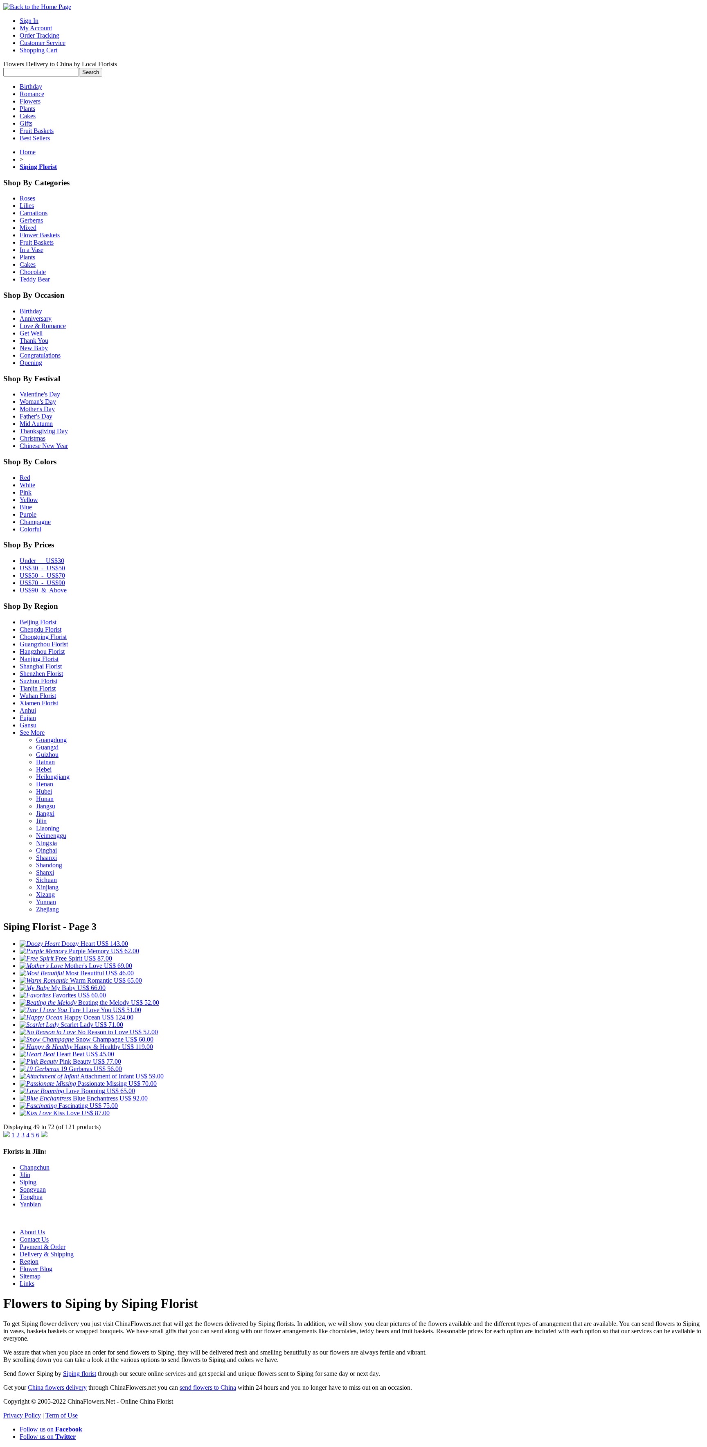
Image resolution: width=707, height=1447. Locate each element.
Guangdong (51, 739)
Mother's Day (37, 408)
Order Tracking (39, 35)
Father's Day (36, 416)
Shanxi (45, 872)
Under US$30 (42, 560)
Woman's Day (38, 401)
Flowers (30, 101)
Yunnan (46, 901)
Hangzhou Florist (42, 651)
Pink (26, 492)
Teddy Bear (35, 279)
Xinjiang (47, 887)
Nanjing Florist (39, 658)
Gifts (26, 123)
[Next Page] (44, 1135)
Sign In (29, 20)
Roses (27, 198)
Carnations (33, 212)
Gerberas (31, 220)
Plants (27, 108)
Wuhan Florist (38, 695)
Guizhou (47, 754)
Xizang (45, 894)
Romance (32, 93)
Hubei (44, 791)
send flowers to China (208, 1387)
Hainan (45, 761)
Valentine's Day (40, 394)
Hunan (45, 798)
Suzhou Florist (38, 680)
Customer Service (42, 42)
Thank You (34, 340)
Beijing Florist (38, 622)
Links (27, 1283)
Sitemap (30, 1276)
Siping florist (79, 1373)
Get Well (31, 333)
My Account (36, 28)
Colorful (30, 529)
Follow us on (51, 1429)
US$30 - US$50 (42, 568)
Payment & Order (42, 1246)
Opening (31, 362)
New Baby (34, 347)
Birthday (31, 86)
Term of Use (61, 1415)
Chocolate (33, 271)
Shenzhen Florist (41, 673)
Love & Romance (43, 325)
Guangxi (47, 747)
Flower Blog (36, 1268)
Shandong (49, 865)
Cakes (28, 116)
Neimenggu (51, 835)
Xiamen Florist (39, 703)
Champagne (35, 521)
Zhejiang (47, 909)
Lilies (27, 205)
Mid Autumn (36, 423)
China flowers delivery (57, 1387)
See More (32, 732)
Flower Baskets (40, 235)
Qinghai (46, 850)
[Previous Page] (6, 1135)
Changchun (35, 1167)
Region (29, 1261)
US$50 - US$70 (42, 575)
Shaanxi (46, 857)
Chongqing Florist (43, 636)
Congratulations (40, 355)
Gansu (28, 725)
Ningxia (46, 842)
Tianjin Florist (38, 688)
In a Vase (31, 249)
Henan (44, 784)
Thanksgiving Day (44, 431)
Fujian (28, 717)
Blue (26, 507)
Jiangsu (45, 806)
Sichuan (46, 879)
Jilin (41, 820)
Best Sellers (35, 138)
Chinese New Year (44, 445)
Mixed (28, 227)
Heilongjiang (53, 776)
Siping (28, 1182)
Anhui (28, 710)
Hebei (44, 769)
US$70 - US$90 (42, 582)
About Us (32, 1232)
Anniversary (36, 318)
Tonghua (31, 1196)
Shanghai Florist (41, 666)
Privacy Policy (22, 1415)
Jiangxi (45, 813)
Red (25, 477)
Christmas (32, 438)
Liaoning (47, 828)
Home (28, 152)
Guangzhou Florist (44, 644)
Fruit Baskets (37, 130)
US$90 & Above (43, 590)
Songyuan (33, 1189)
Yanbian (30, 1204)
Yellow (29, 499)
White (27, 485)
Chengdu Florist (40, 629)
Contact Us (34, 1239)
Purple (28, 514)
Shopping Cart (38, 50)
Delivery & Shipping (47, 1254)
